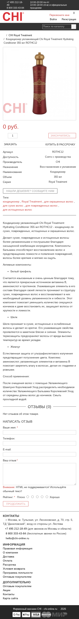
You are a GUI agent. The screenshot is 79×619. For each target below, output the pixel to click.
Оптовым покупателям (17, 576)
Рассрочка (9, 564)
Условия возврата (14, 568)
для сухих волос (13, 205)
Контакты (8, 594)
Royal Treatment (32, 201)
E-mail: (7, 449)
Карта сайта (10, 598)
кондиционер (11, 201)
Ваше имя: (9, 427)
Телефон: (9, 438)
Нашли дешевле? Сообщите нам (30, 190)
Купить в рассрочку (60, 144)
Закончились (60, 135)
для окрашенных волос (58, 201)
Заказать (11, 144)
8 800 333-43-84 (16, 533)
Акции (6, 590)
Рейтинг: (8, 497)
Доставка (8, 556)
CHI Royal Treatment (20, 35)
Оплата (7, 560)
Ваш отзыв (9, 460)
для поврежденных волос (42, 205)
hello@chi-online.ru (17, 538)
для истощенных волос (17, 209)
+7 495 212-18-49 (16, 528)
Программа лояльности (18, 572)
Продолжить (15, 503)
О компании (10, 552)
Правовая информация (17, 548)
